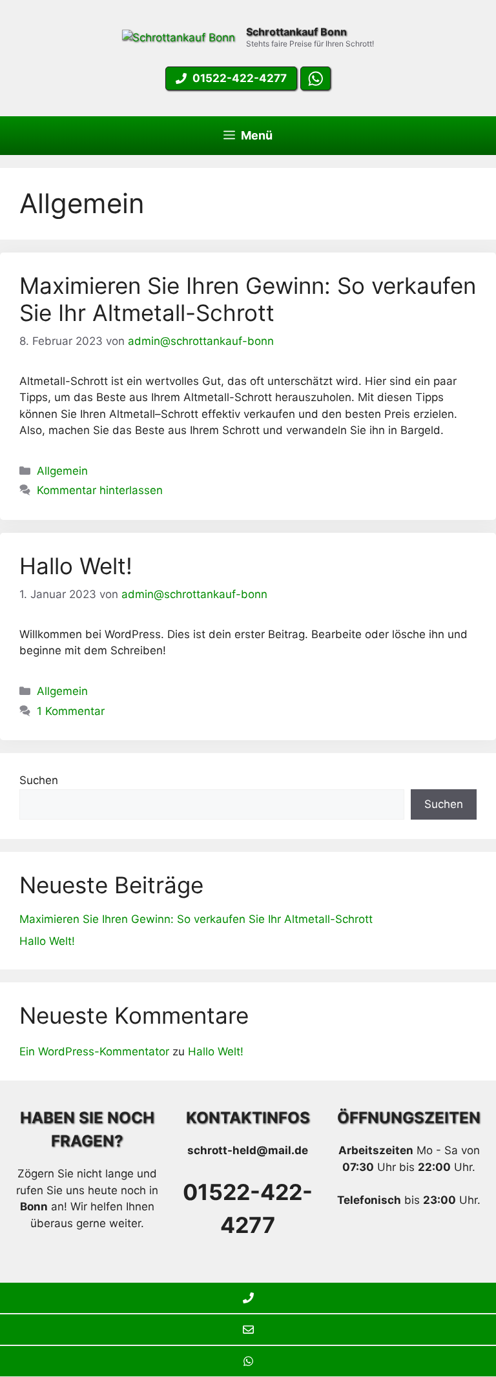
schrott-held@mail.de (247, 1150)
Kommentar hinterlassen (100, 490)
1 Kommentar (71, 711)
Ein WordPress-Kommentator (94, 1051)
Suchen (38, 780)
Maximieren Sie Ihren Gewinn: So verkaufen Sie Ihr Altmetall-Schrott (247, 299)
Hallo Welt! (75, 565)
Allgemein (62, 470)
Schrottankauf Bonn (296, 31)
